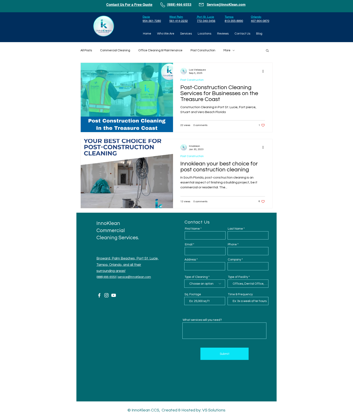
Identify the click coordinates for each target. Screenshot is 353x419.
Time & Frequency (240, 294)
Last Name (235, 228)
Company (234, 259)
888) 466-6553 (106, 277)
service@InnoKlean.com (134, 277)
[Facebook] (99, 295)
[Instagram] (106, 295)
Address (190, 259)
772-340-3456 (206, 20)
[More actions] (264, 71)
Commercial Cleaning (115, 50)
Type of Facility (238, 277)
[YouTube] (113, 295)
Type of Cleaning (196, 277)
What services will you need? (202, 319)
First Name (192, 228)
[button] (267, 51)
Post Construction (203, 50)
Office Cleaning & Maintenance (160, 50)
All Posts (86, 50)
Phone (232, 244)
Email (188, 244)
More (226, 50)
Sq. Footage (192, 294)
